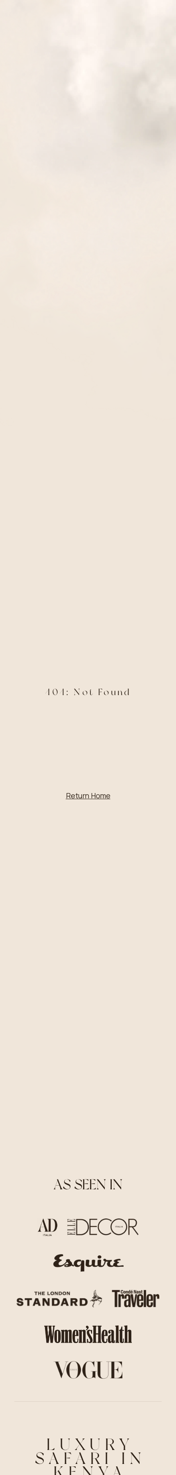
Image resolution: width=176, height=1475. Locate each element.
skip (88, 1448)
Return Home (88, 795)
